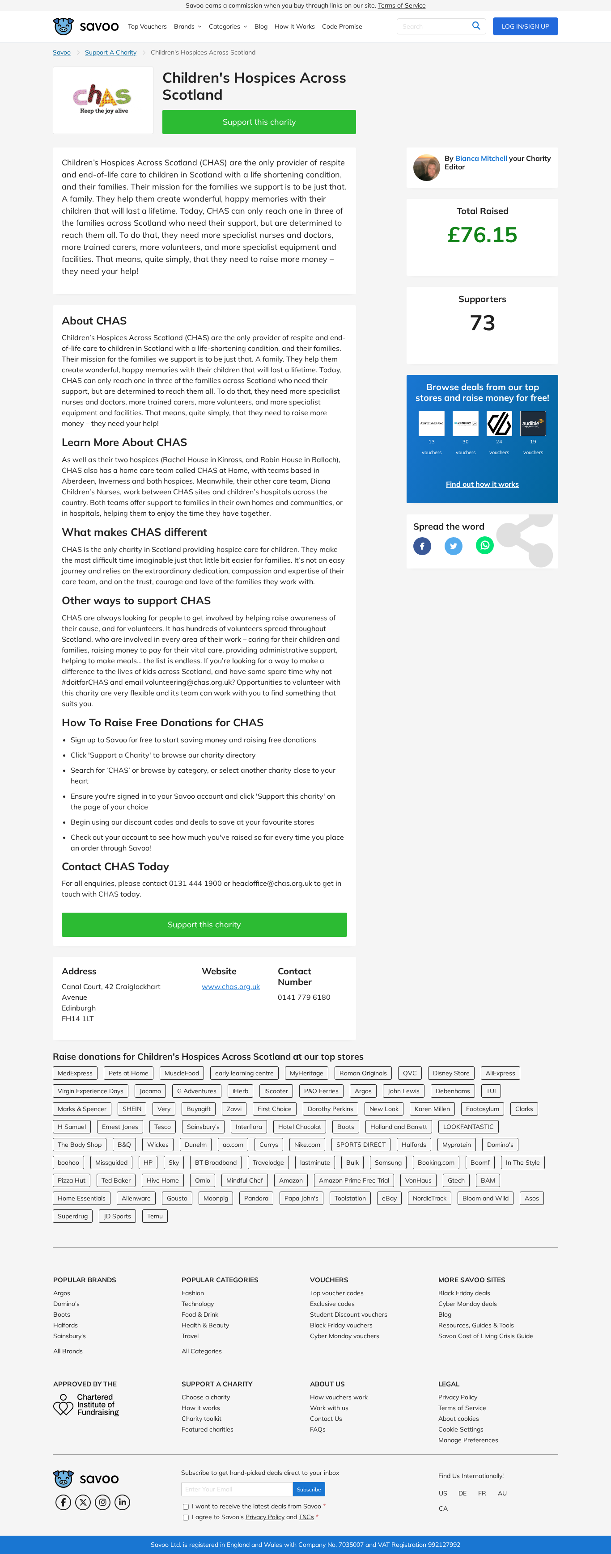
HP (148, 1162)
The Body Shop (80, 1145)
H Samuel (72, 1127)
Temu (155, 1216)
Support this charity (259, 122)
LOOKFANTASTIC (468, 1127)
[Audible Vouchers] (533, 424)
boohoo (68, 1162)
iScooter (276, 1091)
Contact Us (326, 1419)
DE (462, 1493)
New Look (384, 1109)
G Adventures (196, 1091)
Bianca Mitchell (481, 158)
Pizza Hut (71, 1180)
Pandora (256, 1198)
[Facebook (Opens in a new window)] (63, 1502)
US (443, 1493)
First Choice (275, 1109)
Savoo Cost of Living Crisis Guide (485, 1336)
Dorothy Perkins (330, 1109)
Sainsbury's (203, 1127)
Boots (345, 1127)
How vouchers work (339, 1397)
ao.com (233, 1145)
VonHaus (418, 1180)
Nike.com (307, 1145)
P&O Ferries (321, 1091)
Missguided (111, 1162)
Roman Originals (363, 1073)
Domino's (500, 1145)
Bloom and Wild (485, 1198)
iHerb (240, 1091)
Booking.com (436, 1162)
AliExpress (500, 1073)
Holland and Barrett (398, 1127)
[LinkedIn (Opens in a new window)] (122, 1502)
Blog (444, 1314)
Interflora (249, 1127)
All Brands (68, 1351)
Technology (198, 1304)
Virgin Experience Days (90, 1091)
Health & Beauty (205, 1325)
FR (482, 1493)
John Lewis (404, 1091)
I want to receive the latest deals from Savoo (258, 1506)
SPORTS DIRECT (361, 1145)
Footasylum (482, 1109)
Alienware (136, 1198)
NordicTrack (429, 1198)
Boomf (480, 1162)
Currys (268, 1145)
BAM (488, 1180)
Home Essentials (82, 1198)
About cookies (458, 1419)
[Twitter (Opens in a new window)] (83, 1502)
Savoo (62, 52)
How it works (201, 1408)
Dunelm (196, 1145)
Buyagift (199, 1109)
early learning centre (244, 1073)
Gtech (456, 1180)
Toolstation (350, 1198)
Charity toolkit (201, 1419)
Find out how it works (482, 484)
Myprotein (456, 1145)
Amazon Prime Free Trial (354, 1180)
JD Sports (117, 1216)
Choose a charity (206, 1397)
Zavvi (234, 1109)
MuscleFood (182, 1073)
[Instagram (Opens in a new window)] (102, 1502)
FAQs (318, 1429)
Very (163, 1109)
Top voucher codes (337, 1293)
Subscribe (309, 1489)
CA (443, 1508)
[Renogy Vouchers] (466, 424)
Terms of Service (402, 5)
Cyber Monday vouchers (344, 1336)
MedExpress (75, 1073)
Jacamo (150, 1091)
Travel (190, 1336)
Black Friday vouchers (341, 1325)
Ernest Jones (120, 1127)
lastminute (315, 1162)
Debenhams (453, 1091)
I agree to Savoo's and (254, 1517)
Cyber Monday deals (467, 1304)
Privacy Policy (457, 1397)
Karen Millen (432, 1109)
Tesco (162, 1127)
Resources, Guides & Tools (476, 1325)
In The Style (523, 1162)
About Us (327, 1384)
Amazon (291, 1180)
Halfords (414, 1145)
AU (502, 1493)
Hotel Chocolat (299, 1127)
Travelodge (268, 1162)
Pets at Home (129, 1073)
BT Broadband (216, 1162)
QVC (410, 1073)
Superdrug (73, 1216)
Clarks (524, 1109)
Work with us (329, 1408)
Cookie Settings (461, 1429)
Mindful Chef (244, 1180)
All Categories (202, 1351)
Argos (363, 1091)
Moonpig (216, 1198)
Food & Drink (200, 1314)
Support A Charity (110, 52)
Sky (174, 1162)
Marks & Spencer (82, 1109)
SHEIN (132, 1109)
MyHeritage (306, 1073)
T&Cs (306, 1517)
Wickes (158, 1145)
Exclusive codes (332, 1304)
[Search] (476, 26)
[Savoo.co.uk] (86, 27)
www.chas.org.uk (231, 986)
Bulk (352, 1162)
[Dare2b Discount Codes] (500, 424)
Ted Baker (116, 1180)
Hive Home (163, 1180)
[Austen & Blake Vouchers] (432, 424)
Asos (532, 1198)
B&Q (124, 1145)
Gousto (177, 1198)
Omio (202, 1180)
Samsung (388, 1162)
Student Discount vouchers (348, 1314)
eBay (389, 1198)
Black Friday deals (464, 1293)
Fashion (193, 1293)
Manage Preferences (468, 1440)
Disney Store (451, 1073)
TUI (491, 1091)
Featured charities (207, 1429)
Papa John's (301, 1198)
